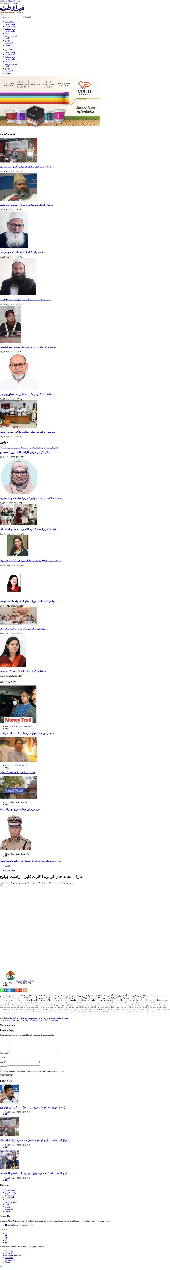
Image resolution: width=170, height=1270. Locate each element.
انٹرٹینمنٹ (9, 43)
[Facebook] (5, 990)
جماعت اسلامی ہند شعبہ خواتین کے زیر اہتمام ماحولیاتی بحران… (32, 498)
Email (3, 1062)
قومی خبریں (10, 24)
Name (3, 1057)
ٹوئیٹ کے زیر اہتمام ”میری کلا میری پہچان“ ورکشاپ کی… (29, 529)
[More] (24, 990)
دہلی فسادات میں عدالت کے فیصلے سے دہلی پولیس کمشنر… (30, 861)
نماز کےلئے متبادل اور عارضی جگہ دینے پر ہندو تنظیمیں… (28, 347)
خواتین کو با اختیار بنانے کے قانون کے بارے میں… (23, 671)
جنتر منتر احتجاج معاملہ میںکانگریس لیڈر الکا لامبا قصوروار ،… (30, 560)
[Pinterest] (20, 990)
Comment (4, 1053)
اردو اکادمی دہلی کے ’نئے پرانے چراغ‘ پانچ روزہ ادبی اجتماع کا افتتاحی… (34, 1173)
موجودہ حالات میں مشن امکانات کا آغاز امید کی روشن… (28, 432)
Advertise (9, 1253)
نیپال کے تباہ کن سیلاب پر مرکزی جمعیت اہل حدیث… (26, 204)
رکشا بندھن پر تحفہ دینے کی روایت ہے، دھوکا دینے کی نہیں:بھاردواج (33, 1107)
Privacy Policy (10, 1260)
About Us (9, 1251)
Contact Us (9, 1262)
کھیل (7, 38)
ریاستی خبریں (10, 26)
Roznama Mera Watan (25, 981)
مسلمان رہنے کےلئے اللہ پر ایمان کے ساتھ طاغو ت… (25, 299)
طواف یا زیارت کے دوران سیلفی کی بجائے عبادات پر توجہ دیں (33, 1020)
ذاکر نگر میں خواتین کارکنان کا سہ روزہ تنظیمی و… (25, 452)
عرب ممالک (10, 29)
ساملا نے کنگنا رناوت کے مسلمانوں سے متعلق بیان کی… (27, 394)
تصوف (7, 45)
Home (7, 866)
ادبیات (7, 33)
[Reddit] (17, 990)
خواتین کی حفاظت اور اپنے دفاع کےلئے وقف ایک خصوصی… (29, 601)
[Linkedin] (13, 990)
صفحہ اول (9, 21)
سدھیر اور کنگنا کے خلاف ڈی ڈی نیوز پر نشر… (22, 252)
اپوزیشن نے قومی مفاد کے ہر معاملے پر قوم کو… (24, 628)
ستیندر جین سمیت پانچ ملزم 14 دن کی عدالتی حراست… (28, 733)
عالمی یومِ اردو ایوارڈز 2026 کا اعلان (17, 772)
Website (3, 1067)
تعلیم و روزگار (11, 36)
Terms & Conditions (13, 1255)
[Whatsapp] (2, 990)
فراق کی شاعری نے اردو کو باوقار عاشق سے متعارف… (27, 166)
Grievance (9, 1258)
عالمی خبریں (10, 31)
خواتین (7, 40)
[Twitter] (9, 990)
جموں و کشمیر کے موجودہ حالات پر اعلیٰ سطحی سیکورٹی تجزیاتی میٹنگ (38, 1018)
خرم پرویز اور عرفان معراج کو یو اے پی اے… (21, 809)
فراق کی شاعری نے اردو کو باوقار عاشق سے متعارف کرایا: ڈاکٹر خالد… (35, 1140)
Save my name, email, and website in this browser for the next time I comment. (34, 1071)
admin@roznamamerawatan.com (20, 1225)
